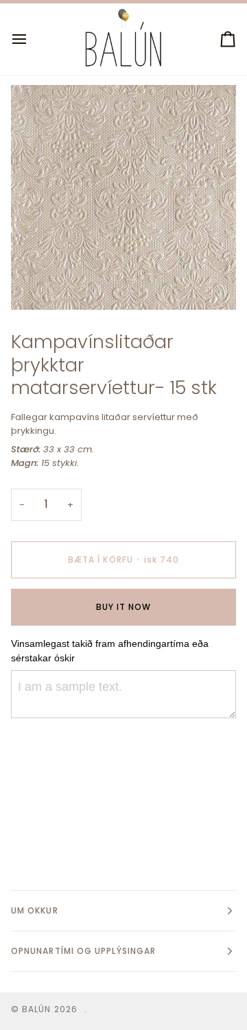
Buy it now (124, 607)
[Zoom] (37, 284)
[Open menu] (31, 39)
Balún (36, 1009)
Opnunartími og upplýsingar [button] (83, 951)
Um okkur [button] (34, 910)
